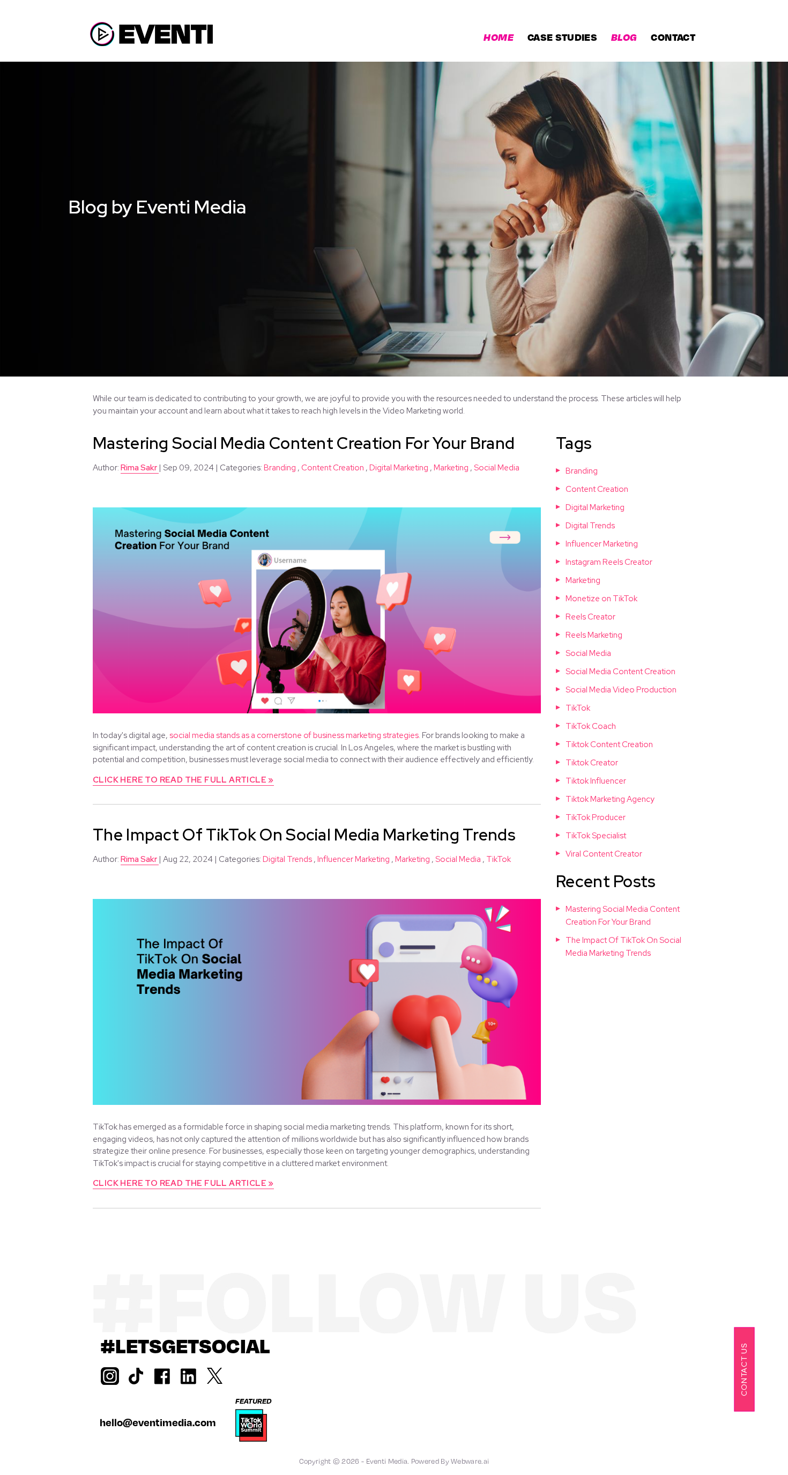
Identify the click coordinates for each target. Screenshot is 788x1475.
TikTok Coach (591, 726)
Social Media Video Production (621, 689)
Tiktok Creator (592, 762)
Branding (280, 467)
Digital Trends (287, 859)
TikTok (498, 859)
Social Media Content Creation (620, 671)
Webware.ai (470, 1461)
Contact (673, 37)
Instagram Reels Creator (609, 562)
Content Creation (332, 467)
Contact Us (743, 1369)
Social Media (496, 467)
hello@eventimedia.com (158, 1422)
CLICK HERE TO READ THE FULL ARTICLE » (183, 780)
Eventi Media (387, 1461)
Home (498, 37)
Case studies (562, 37)
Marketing (451, 467)
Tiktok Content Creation (609, 744)
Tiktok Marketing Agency (610, 799)
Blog (624, 37)
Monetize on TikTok (601, 598)
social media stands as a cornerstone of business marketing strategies (294, 735)
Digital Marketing (398, 467)
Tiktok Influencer (596, 781)
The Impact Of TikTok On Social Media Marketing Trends (304, 834)
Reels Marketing (594, 635)
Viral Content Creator (604, 854)
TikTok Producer (596, 817)
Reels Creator (590, 616)
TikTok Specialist (596, 835)
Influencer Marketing (353, 859)
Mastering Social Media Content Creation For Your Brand (304, 443)
